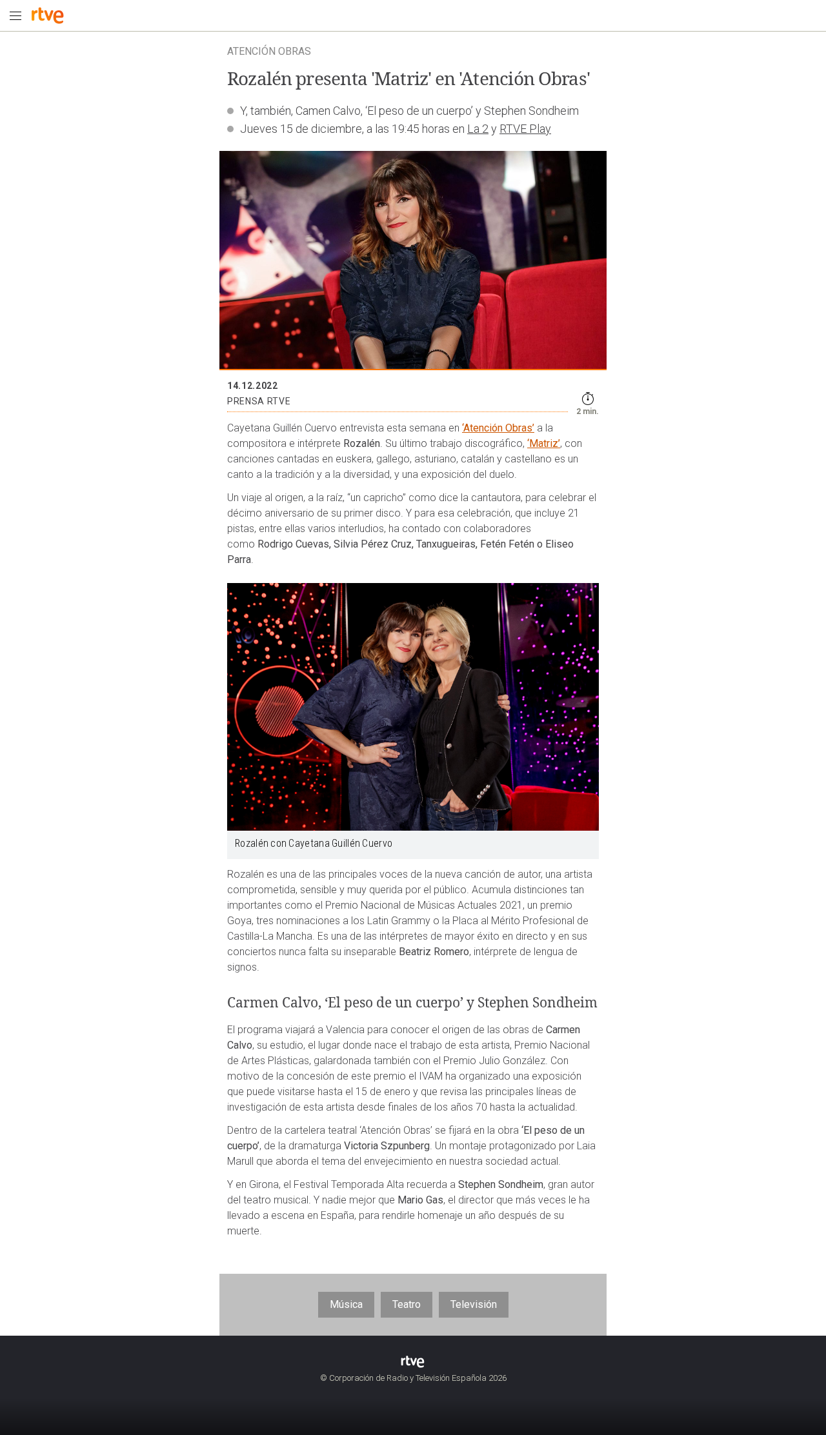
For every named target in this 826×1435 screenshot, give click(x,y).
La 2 (478, 128)
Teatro (406, 1304)
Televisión (473, 1304)
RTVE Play (525, 128)
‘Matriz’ (543, 443)
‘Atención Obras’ (498, 428)
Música (346, 1304)
